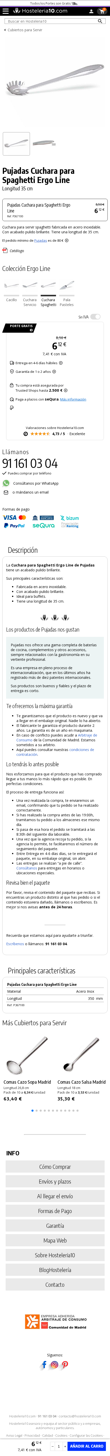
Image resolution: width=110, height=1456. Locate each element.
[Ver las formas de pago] (40, 527)
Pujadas (40, 240)
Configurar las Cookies (86, 1435)
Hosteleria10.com (22, 1416)
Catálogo (17, 250)
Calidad (47, 1435)
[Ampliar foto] (55, 128)
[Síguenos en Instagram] (54, 1369)
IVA (84, 316)
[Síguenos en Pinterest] (65, 1369)
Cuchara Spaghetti (48, 302)
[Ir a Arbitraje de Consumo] (57, 1329)
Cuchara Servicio (30, 302)
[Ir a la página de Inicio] (40, 12)
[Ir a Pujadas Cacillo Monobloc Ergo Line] (11, 295)
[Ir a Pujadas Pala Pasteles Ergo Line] (66, 295)
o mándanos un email (31, 492)
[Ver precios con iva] (95, 316)
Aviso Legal (14, 1435)
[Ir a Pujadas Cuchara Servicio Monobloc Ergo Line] (30, 295)
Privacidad (32, 1435)
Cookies (61, 1435)
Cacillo (11, 299)
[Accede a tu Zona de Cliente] (91, 12)
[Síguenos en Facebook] (44, 1369)
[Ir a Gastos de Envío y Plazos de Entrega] (30, 330)
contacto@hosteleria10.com (80, 1416)
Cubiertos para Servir (25, 29)
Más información (73, 399)
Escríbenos (15, 943)
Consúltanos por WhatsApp (35, 483)
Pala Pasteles (67, 302)
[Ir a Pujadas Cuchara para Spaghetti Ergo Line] (48, 295)
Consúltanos (26, 868)
